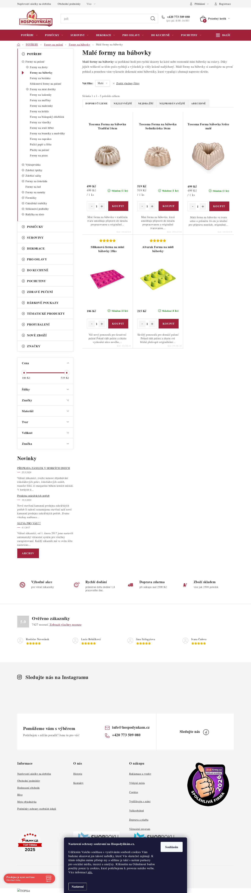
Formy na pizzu (39, 155)
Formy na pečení (35, 61)
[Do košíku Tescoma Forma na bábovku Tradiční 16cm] (118, 206)
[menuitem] (29, 35)
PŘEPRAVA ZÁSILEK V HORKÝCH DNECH (43, 468)
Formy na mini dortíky (43, 89)
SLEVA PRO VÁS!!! (29, 523)
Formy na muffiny (40, 100)
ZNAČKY (33, 346)
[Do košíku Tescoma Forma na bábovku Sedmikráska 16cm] (169, 206)
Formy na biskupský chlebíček (47, 117)
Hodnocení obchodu (28, 787)
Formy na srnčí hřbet (42, 128)
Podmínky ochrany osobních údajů (36, 808)
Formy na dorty (39, 67)
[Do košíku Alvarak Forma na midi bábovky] (169, 323)
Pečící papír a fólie (40, 144)
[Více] (223, 35)
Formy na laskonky (41, 94)
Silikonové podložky (37, 209)
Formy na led (33, 186)
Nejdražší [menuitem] (146, 103)
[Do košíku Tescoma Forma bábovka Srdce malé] (219, 206)
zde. (90, 872)
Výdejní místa (137, 783)
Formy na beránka (40, 78)
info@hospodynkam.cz (131, 727)
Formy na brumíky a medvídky (47, 133)
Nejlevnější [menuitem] (123, 103)
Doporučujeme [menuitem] (96, 103)
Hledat (153, 18)
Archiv (28, 553)
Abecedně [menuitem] (198, 103)
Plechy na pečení (39, 150)
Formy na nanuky (35, 192)
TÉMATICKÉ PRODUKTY (46, 313)
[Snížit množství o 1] (91, 206)
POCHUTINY (36, 281)
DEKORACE (36, 248)
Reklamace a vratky (140, 773)
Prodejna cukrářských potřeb (33, 495)
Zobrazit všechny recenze (65, 624)
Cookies (133, 792)
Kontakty (78, 783)
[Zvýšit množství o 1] (101, 206)
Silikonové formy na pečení (45, 83)
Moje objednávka (27, 801)
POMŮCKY (35, 226)
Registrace (225, 4)
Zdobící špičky (34, 170)
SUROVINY (35, 237)
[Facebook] (206, 732)
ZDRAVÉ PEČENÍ (40, 292)
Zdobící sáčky (33, 175)
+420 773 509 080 (178, 17)
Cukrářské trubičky (36, 203)
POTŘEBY (34, 54)
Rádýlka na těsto (35, 214)
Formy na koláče (39, 111)
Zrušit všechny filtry (127, 83)
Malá (101, 83)
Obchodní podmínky (69, 4)
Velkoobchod (136, 810)
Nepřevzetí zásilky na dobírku (34, 4)
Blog (20, 794)
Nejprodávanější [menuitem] (172, 103)
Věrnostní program (139, 829)
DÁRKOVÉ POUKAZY (43, 302)
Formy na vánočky (40, 122)
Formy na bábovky (41, 73)
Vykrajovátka (33, 164)
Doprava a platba (138, 819)
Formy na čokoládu (36, 181)
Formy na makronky (41, 105)
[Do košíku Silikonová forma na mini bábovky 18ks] (118, 323)
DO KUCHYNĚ (37, 270)
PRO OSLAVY (37, 259)
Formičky (31, 197)
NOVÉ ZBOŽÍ (36, 335)
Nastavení (78, 886)
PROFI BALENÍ (38, 324)
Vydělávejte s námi (139, 801)
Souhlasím (171, 847)
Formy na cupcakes (41, 139)
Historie (77, 773)
